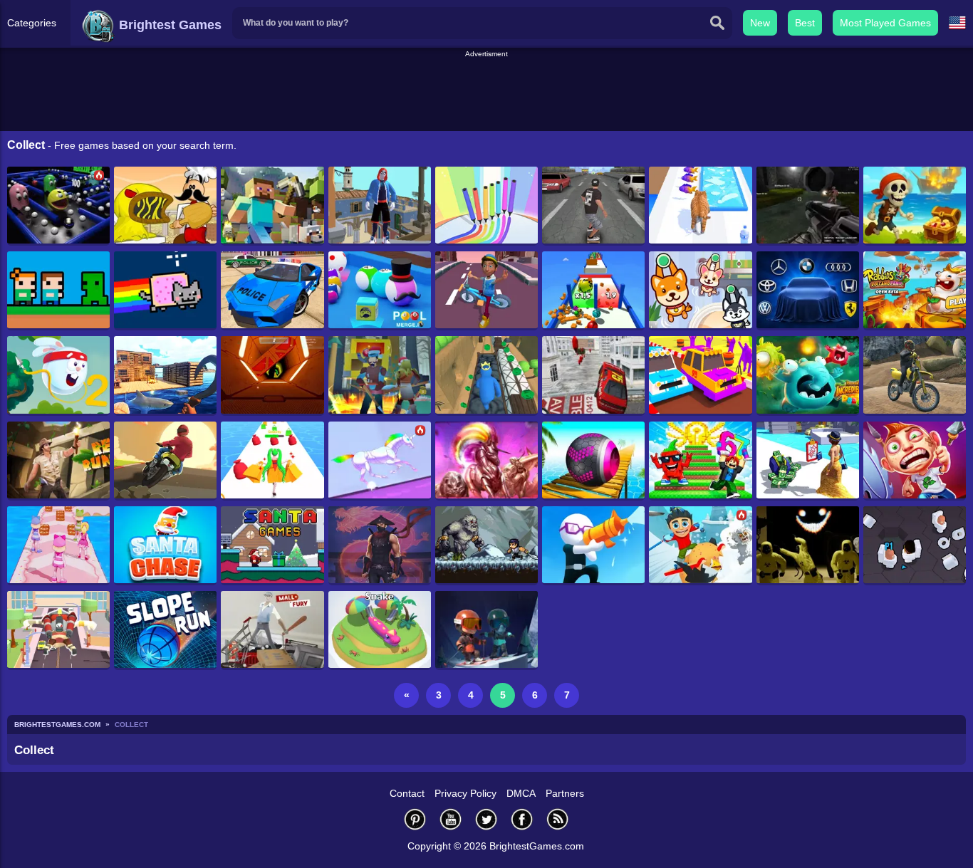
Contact (407, 793)
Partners (565, 793)
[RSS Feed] (558, 819)
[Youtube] (451, 819)
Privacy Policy (465, 793)
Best (805, 22)
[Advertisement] (486, 92)
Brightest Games (168, 25)
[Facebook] (522, 819)
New (760, 22)
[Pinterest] (415, 819)
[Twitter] (486, 819)
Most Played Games (885, 22)
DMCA (521, 793)
